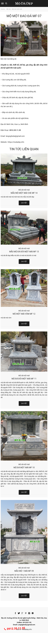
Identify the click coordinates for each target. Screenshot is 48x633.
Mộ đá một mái (17, 9)
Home (3, 9)
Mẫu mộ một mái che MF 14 (24, 193)
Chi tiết (24, 203)
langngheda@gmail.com (15, 136)
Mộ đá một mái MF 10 (24, 467)
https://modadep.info (16, 142)
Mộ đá (8, 9)
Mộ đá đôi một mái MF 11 (24, 378)
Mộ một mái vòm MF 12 (24, 314)
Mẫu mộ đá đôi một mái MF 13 (24, 251)
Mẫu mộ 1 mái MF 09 (24, 571)
